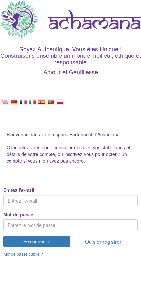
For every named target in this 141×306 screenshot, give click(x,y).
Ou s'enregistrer (103, 241)
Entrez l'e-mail (18, 190)
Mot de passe (18, 214)
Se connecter (37, 241)
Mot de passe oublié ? (23, 254)
